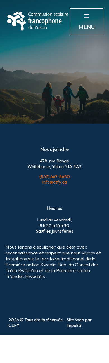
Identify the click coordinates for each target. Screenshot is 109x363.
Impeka (74, 325)
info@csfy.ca (54, 182)
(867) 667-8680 (54, 176)
